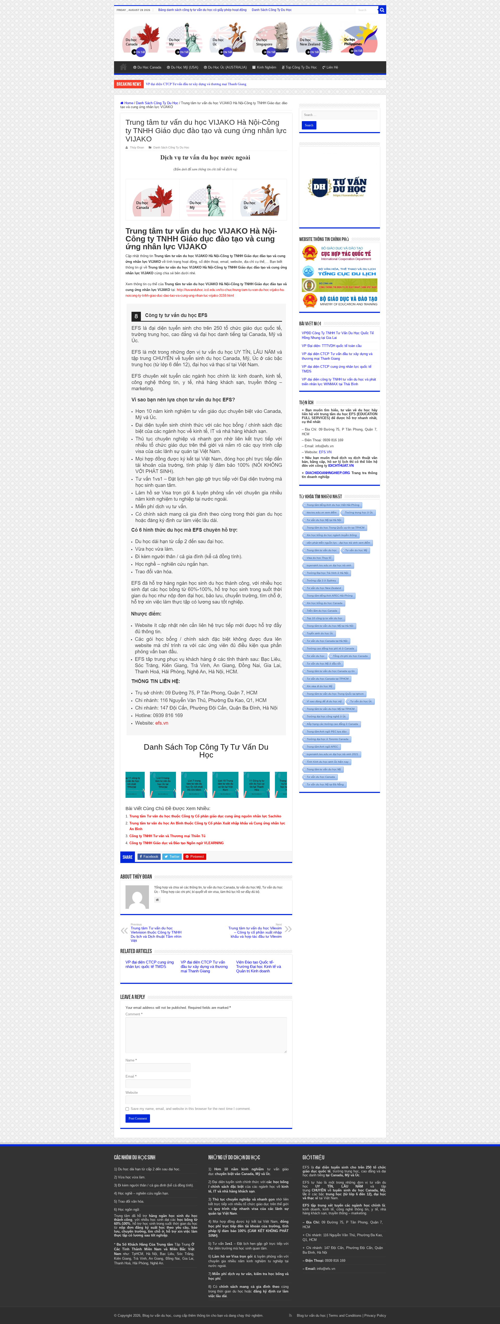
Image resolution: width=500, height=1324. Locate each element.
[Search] (382, 10)
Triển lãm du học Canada (322, 610)
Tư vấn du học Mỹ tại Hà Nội (324, 520)
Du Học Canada (149, 67)
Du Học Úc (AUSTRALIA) (227, 67)
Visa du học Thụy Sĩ (319, 557)
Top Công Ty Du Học (301, 67)
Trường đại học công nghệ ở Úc (326, 716)
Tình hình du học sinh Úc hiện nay (327, 761)
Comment (134, 1014)
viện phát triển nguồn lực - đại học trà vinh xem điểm (338, 542)
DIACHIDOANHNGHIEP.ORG (327, 473)
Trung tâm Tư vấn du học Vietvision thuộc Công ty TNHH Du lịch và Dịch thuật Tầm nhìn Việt (156, 933)
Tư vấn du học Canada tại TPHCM (327, 678)
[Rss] (290, 1315)
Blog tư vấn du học (311, 1315)
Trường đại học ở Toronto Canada (327, 739)
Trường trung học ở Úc (359, 512)
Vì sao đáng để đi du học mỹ (324, 701)
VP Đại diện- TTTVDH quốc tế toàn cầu (331, 346)
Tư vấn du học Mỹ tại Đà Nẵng (325, 784)
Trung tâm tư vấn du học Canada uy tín (331, 671)
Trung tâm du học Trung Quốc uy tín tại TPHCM (335, 527)
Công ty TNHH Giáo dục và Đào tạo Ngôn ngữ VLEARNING (176, 843)
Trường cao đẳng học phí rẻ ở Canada (330, 648)
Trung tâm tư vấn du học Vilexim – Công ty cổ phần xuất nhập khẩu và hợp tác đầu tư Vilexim (255, 930)
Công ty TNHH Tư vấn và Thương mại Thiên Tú (167, 836)
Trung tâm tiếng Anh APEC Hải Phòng (330, 595)
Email (131, 1076)
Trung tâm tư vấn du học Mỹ (324, 769)
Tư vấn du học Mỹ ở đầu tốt (324, 663)
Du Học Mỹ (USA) (184, 67)
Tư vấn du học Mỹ (356, 550)
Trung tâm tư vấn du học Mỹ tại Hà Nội (330, 625)
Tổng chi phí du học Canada (350, 656)
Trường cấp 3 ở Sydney (321, 580)
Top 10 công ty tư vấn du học (324, 618)
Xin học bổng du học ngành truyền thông (332, 535)
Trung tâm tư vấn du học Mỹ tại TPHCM (330, 708)
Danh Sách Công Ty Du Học (272, 10)
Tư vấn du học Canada (321, 776)
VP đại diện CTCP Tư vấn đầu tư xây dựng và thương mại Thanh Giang (204, 966)
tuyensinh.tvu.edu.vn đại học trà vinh (329, 565)
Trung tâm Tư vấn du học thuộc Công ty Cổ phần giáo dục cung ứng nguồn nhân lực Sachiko (205, 816)
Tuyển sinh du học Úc (320, 633)
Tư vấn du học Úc (361, 701)
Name (131, 1060)
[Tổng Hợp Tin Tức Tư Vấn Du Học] (250, 37)
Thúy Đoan (137, 147)
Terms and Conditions (345, 1315)
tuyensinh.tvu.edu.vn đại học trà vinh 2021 (332, 754)
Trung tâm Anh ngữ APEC (322, 746)
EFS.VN (325, 452)
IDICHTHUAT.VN (341, 466)
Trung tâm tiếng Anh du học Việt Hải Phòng (333, 505)
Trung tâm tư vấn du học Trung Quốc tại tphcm (335, 693)
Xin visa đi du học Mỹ (319, 686)
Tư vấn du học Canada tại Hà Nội (327, 640)
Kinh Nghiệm (266, 67)
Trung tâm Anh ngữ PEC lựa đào (327, 731)
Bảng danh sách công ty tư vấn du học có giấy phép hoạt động (202, 10)
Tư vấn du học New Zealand (324, 588)
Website (132, 1093)
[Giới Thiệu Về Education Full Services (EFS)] (206, 519)
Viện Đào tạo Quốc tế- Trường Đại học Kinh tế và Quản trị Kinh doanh (258, 966)
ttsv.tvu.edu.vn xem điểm (321, 512)
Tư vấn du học (315, 656)
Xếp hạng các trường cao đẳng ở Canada (332, 724)
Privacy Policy (375, 1315)
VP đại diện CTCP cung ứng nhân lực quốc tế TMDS (183, 84)
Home (123, 66)
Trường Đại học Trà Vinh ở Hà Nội (327, 572)
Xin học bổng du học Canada (324, 603)
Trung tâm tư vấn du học (322, 550)
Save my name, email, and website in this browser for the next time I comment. (191, 1109)
